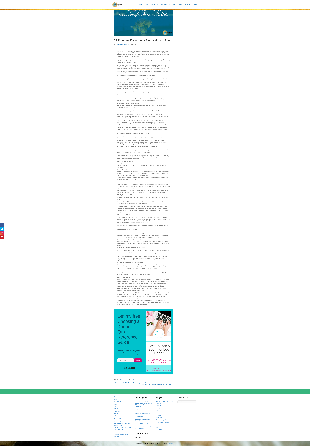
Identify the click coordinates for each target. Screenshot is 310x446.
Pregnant (158, 415)
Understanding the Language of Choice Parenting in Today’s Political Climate (143, 415)
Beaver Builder (171, 443)
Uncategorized (160, 429)
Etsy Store (187, 4)
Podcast (116, 413)
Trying (157, 427)
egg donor (158, 405)
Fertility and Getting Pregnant (163, 408)
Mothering (158, 410)
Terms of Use (117, 421)
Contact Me (117, 411)
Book (115, 404)
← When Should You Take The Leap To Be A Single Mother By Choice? (132, 383)
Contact (194, 4)
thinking (158, 424)
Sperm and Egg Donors (162, 422)
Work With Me (154, 4)
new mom (158, 412)
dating (133, 379)
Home (140, 4)
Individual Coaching (119, 431)
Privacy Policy (117, 418)
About (146, 4)
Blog (115, 406)
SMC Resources (165, 4)
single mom (122, 379)
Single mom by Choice (162, 420)
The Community (177, 4)
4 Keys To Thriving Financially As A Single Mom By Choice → (157, 384)
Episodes (117, 416)
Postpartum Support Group (121, 434)
